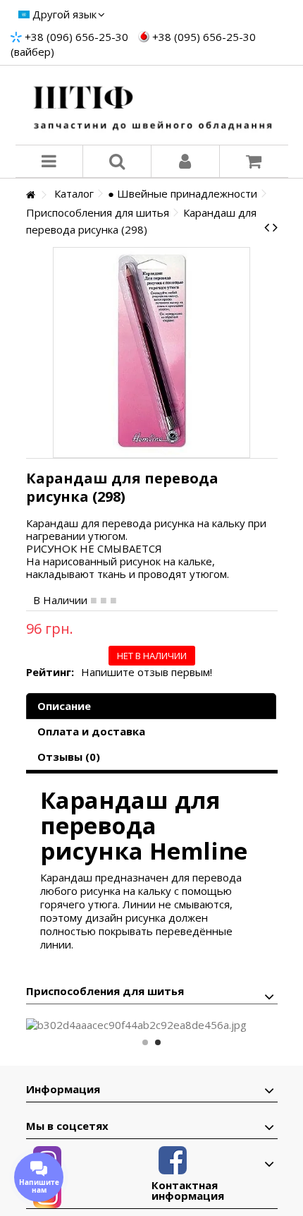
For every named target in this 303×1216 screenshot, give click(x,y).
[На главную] (30, 195)
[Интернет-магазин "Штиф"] (152, 105)
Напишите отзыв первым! (146, 672)
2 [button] (158, 1042)
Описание (64, 706)
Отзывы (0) (68, 757)
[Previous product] (266, 227)
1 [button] (145, 1042)
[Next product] (275, 227)
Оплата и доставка (91, 731)
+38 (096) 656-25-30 (76, 37)
